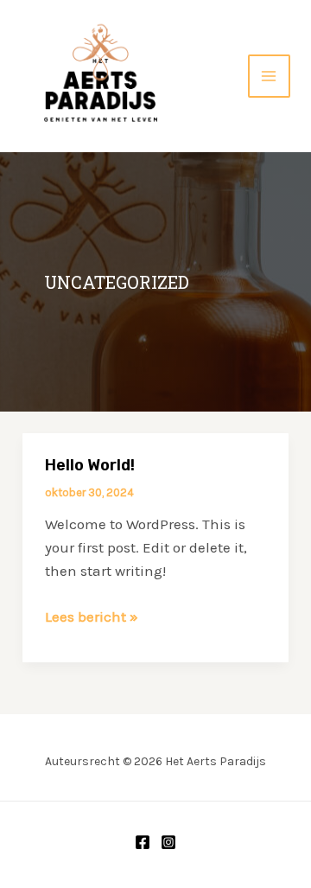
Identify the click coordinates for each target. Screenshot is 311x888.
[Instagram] (168, 842)
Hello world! (90, 465)
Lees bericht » (91, 618)
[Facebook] (142, 842)
